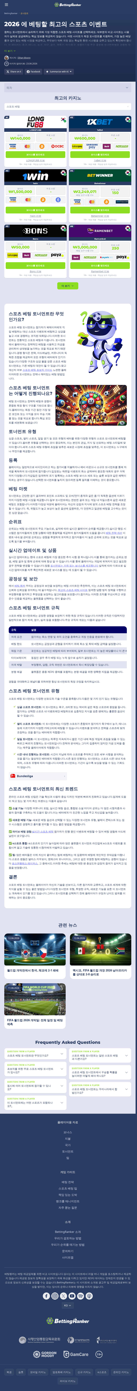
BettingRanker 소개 (68, 1232)
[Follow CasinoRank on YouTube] (72, 1296)
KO (66, 1305)
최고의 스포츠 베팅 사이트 (73, 589)
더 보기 (66, 285)
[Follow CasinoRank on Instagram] (55, 1296)
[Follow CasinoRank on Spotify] (80, 1296)
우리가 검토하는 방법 (67, 1238)
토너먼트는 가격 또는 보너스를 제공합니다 (74, 565)
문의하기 (67, 1251)
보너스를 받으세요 (35, 154)
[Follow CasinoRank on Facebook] (46, 1296)
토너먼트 (67, 1151)
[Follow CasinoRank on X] (63, 1296)
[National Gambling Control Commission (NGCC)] (39, 1340)
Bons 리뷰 (35, 271)
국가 (68, 1145)
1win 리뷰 (35, 216)
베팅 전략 (68, 1182)
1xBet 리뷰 (100, 160)
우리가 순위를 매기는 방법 (68, 1245)
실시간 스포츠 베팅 (43, 831)
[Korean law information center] (78, 1340)
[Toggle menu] (6, 4)
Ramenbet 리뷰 (100, 271)
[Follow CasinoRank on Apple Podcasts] (89, 1296)
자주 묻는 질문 (68, 1208)
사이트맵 (67, 1257)
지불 (68, 1139)
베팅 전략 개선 (114, 532)
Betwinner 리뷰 (100, 216)
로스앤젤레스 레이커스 (25, 863)
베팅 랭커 (19, 585)
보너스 (68, 1132)
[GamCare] (76, 1354)
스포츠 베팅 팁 (68, 1188)
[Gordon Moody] (44, 1354)
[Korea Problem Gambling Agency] (107, 1340)
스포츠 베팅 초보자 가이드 (37, 369)
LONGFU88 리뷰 (35, 160)
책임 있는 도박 (68, 1195)
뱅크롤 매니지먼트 (68, 1201)
